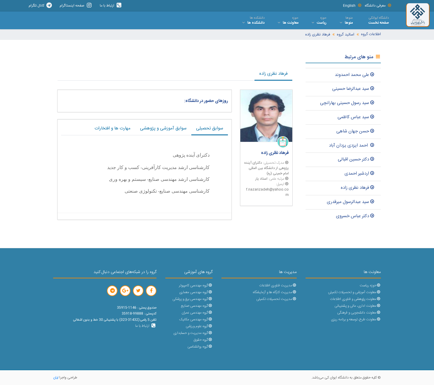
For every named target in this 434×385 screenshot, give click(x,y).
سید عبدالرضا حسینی (350, 88)
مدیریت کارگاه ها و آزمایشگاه (272, 292)
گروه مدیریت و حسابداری (190, 333)
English (349, 6)
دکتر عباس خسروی (352, 216)
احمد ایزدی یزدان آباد (349, 145)
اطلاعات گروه (371, 34)
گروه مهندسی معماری (193, 292)
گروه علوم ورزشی (197, 326)
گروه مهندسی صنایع (194, 306)
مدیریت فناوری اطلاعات (275, 285)
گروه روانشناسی (197, 347)
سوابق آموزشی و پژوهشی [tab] (163, 128)
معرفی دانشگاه (375, 6)
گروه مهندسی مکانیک (193, 319)
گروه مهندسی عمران (195, 313)
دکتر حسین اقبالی (353, 159)
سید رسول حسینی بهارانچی (344, 103)
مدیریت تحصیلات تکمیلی (274, 299)
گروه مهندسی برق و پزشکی (190, 299)
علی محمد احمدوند (352, 75)
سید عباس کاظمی (353, 117)
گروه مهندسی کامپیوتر (193, 285)
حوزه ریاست (368, 285)
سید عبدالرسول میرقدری (348, 202)
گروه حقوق (201, 340)
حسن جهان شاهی (352, 131)
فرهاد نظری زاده (317, 35)
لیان (55, 378)
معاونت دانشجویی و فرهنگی (356, 313)
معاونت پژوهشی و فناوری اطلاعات (353, 299)
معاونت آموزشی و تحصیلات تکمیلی (352, 292)
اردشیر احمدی (357, 173)
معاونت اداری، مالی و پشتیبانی (355, 306)
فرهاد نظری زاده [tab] (273, 73)
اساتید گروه (345, 35)
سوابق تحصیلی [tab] (209, 128)
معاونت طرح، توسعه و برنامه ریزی (353, 319)
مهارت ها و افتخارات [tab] (112, 128)
